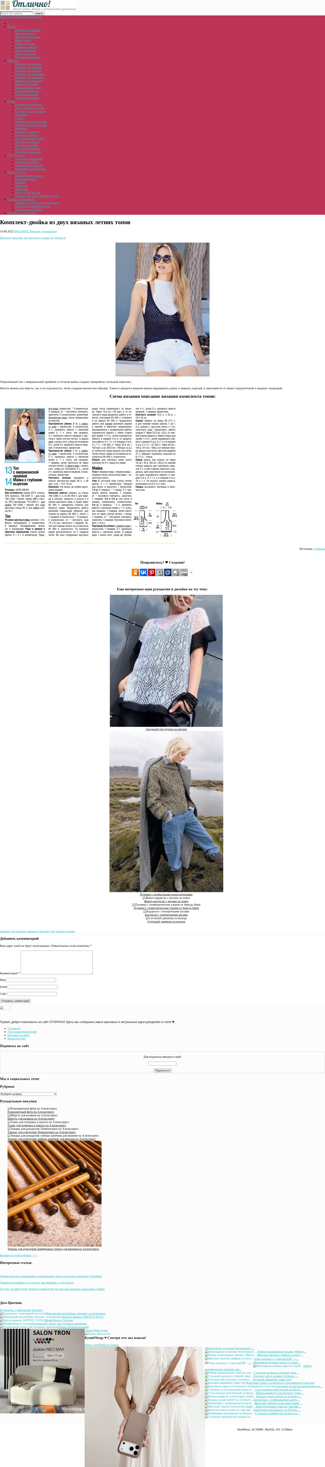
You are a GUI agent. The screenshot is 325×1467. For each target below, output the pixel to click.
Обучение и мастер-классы (32, 206)
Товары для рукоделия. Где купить (37, 202)
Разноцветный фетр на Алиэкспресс (31, 1111)
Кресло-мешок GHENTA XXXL (83, 1316)
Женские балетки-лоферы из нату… (280, 1355)
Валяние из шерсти (27, 131)
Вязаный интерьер (27, 91)
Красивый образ (25, 179)
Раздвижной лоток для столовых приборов (59, 1323)
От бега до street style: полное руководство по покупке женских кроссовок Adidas (52, 1289)
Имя (2, 979)
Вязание (13, 60)
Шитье (12, 26)
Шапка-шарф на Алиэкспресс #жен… (280, 1393)
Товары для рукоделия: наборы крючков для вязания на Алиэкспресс (52, 1139)
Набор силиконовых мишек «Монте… (282, 1351)
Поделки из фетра (26, 135)
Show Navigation (10, 17)
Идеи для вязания (26, 94)
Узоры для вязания (27, 97)
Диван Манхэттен (96, 1330)
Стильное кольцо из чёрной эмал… (276, 1372)
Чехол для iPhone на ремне (101, 1344)
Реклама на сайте (19, 1035)
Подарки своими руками (31, 125)
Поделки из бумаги (27, 141)
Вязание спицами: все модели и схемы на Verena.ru (33, 237)
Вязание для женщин (28, 64)
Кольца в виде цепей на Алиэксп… (279, 1396)
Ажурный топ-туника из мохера (166, 729)
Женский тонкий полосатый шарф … (278, 1403)
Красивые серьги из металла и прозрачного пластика (280, 1382)
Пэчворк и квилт (26, 47)
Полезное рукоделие (28, 152)
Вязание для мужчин (28, 67)
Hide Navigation (31, 17)
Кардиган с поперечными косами (166, 914)
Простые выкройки (27, 57)
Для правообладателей (22, 1031)
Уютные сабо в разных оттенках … (275, 1376)
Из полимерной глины (29, 138)
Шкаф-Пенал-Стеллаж (58, 1320)
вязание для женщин (13, 931)
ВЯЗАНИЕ (21, 231)
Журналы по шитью (28, 30)
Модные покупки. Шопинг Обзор (37, 196)
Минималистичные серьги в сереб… (277, 1362)
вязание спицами (38, 931)
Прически (21, 189)
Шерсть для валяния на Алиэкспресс (31, 1118)
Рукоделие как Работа (29, 209)
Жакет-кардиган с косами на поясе (166, 901)
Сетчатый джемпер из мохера (166, 921)
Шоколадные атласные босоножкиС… (229, 1348)
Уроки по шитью (26, 50)
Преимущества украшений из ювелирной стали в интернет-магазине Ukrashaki (51, 1276)
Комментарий (10, 973)
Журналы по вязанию (29, 81)
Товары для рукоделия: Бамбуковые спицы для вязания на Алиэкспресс (53, 1249)
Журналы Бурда (25, 33)
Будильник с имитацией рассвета (21, 1310)
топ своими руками (62, 931)
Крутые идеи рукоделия (30, 111)
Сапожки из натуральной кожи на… (299, 1386)
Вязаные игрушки (26, 84)
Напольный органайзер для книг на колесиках (75, 1313)
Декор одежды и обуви (29, 108)
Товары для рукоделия (22, 213)
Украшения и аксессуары (31, 121)
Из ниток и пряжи (26, 145)
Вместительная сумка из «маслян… (278, 1406)
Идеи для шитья (25, 53)
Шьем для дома (25, 43)
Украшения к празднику (30, 169)
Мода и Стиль (17, 172)
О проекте (14, 1028)
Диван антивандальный (73, 1327)
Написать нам (16, 1038)
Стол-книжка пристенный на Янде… (279, 1389)
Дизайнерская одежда (29, 175)
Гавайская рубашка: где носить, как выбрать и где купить (37, 1282)
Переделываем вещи (28, 104)
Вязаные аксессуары (28, 87)
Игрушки (21, 114)
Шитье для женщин (27, 37)
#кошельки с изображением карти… (277, 1399)
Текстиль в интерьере (29, 158)
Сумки (19, 118)
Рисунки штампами (27, 148)
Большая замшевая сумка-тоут (272, 1379)
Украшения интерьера (29, 165)
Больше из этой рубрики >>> (18, 1255)
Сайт (3, 993)
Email (3, 986)
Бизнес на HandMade (21, 199)
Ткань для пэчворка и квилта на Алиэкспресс (37, 1125)
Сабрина (319, 548)
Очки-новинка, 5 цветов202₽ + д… (276, 1359)
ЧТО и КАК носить (27, 192)
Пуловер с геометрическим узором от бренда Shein (166, 908)
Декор (11, 101)
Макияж (20, 182)
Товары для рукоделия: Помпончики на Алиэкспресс (42, 1132)
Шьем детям (23, 40)
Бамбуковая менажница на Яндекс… (277, 1410)
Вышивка (21, 128)
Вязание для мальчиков (30, 74)
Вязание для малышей (29, 77)
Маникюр (21, 185)
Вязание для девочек (28, 70)
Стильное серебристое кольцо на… (277, 1413)
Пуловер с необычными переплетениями (166, 894)
